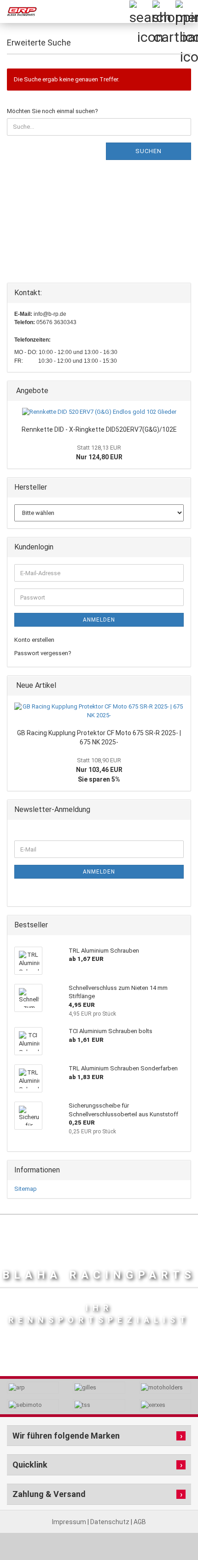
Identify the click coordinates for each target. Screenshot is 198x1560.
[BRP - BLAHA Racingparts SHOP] (18, 11)
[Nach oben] (172, 1532)
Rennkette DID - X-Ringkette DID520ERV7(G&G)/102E (99, 429)
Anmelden (99, 620)
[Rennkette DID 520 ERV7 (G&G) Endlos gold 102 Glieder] (99, 412)
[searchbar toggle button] (140, 11)
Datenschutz (110, 1522)
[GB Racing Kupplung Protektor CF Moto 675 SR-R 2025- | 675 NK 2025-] (99, 711)
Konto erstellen (34, 639)
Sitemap (25, 1188)
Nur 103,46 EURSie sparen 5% (99, 770)
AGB (140, 1522)
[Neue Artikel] (181, 685)
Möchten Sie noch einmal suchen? (52, 111)
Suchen (148, 151)
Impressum (69, 1522)
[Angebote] (181, 391)
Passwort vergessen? (42, 653)
